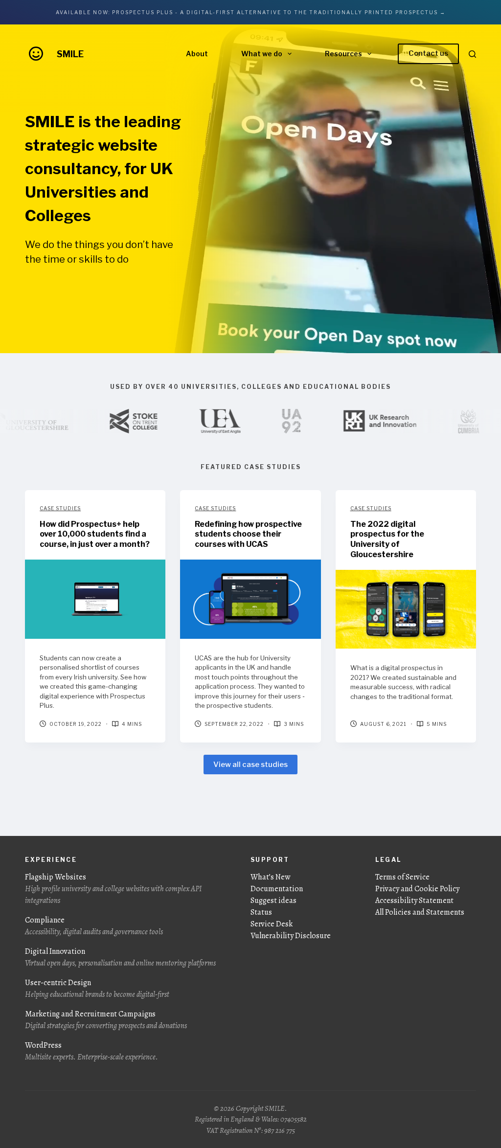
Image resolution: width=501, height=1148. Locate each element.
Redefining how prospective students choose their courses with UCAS (248, 534)
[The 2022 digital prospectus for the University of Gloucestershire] (406, 609)
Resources (343, 53)
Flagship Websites (113, 889)
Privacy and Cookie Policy (417, 888)
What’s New (270, 877)
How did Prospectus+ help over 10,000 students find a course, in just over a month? (95, 534)
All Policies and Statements (419, 912)
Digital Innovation (120, 957)
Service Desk (271, 924)
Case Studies (60, 508)
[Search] (472, 54)
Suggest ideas (273, 900)
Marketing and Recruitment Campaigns (106, 1020)
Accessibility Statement (414, 900)
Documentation (276, 888)
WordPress (91, 1051)
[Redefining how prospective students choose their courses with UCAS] (250, 599)
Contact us (428, 53)
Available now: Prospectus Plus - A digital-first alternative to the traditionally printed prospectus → (251, 12)
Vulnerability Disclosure (290, 935)
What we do (261, 53)
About (197, 53)
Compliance (94, 926)
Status (261, 912)
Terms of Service (402, 877)
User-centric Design (97, 988)
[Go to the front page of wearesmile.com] (36, 53)
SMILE (70, 54)
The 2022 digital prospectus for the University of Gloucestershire (387, 539)
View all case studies (250, 764)
